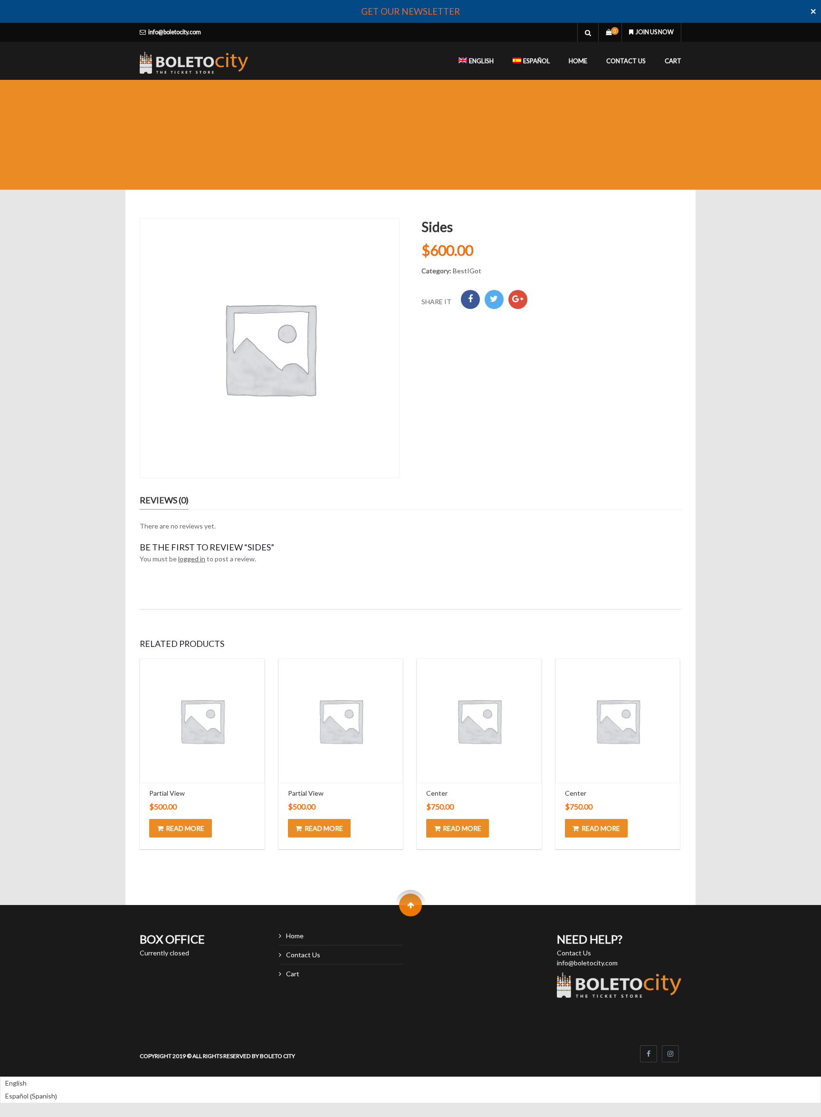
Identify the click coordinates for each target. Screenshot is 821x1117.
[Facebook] (470, 299)
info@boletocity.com (174, 32)
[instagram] (670, 1053)
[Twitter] (494, 299)
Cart (673, 61)
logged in (191, 559)
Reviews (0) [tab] (164, 500)
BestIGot (467, 271)
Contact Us (626, 61)
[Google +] (517, 299)
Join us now (655, 32)
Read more (185, 828)
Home (578, 61)
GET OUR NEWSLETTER (410, 11)
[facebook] (648, 1053)
